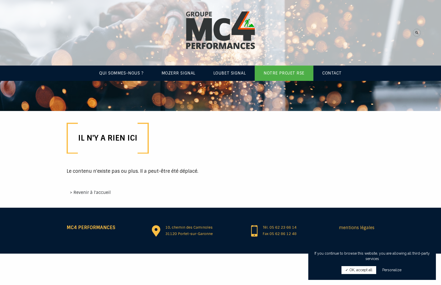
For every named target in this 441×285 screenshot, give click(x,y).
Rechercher (395, 36)
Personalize (391, 270)
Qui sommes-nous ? (121, 73)
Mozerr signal (178, 73)
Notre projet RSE (284, 73)
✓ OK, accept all (358, 270)
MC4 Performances (91, 228)
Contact (332, 73)
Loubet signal (229, 73)
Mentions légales (356, 227)
